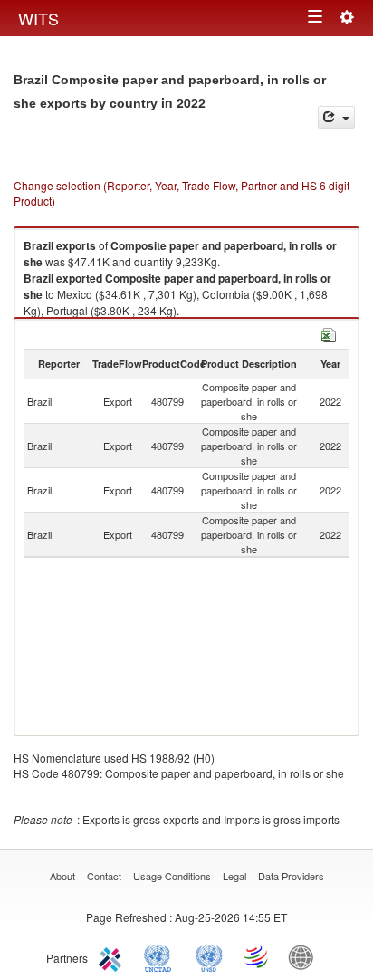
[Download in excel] (328, 333)
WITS (38, 18)
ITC (113, 956)
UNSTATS (209, 956)
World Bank (305, 956)
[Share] (336, 117)
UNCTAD (161, 956)
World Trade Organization (257, 956)
